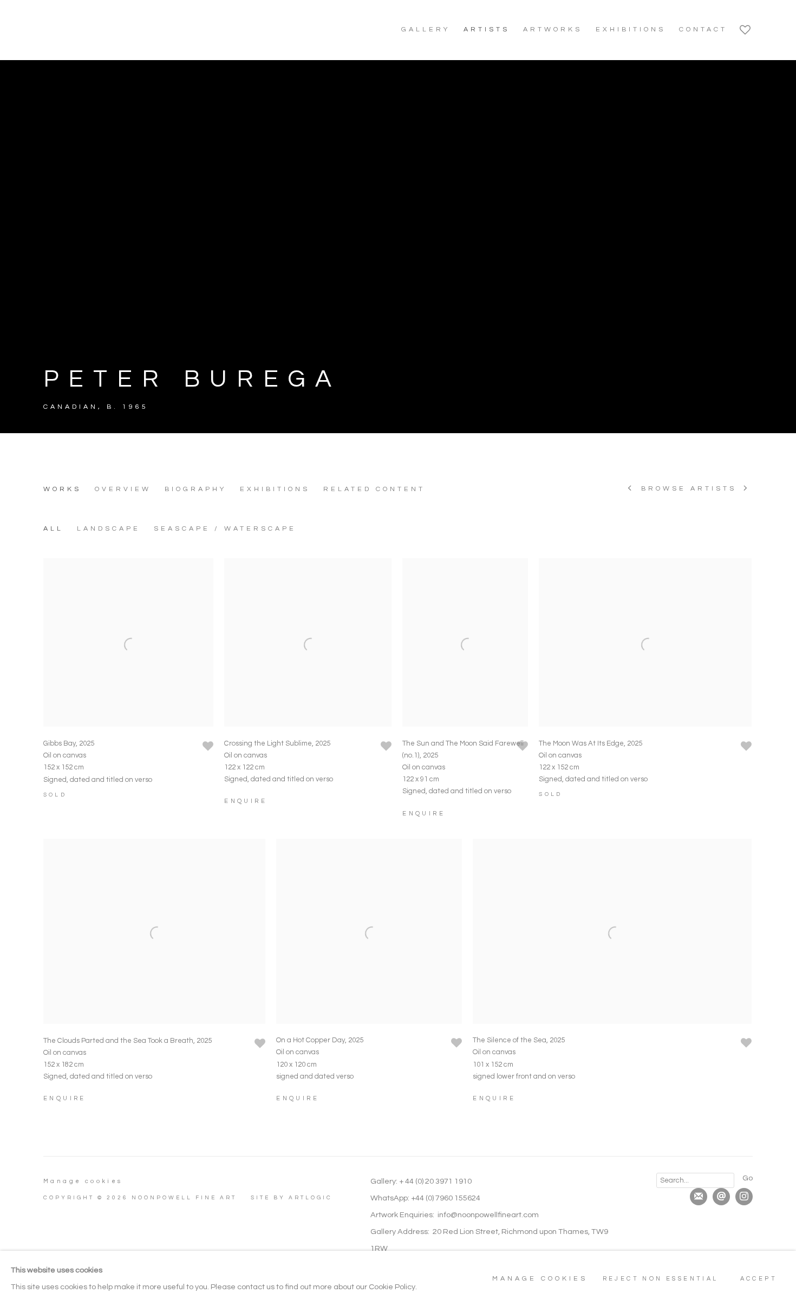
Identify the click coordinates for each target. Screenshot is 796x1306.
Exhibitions (275, 489)
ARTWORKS (552, 29)
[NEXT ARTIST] (747, 489)
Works (62, 489)
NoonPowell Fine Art (119, 29)
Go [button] (747, 1178)
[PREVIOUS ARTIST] (631, 489)
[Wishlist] (746, 27)
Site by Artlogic (291, 1197)
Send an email (721, 1196)
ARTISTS (487, 29)
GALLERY (425, 29)
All (53, 528)
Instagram (744, 1196)
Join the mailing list (698, 1196)
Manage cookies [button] (83, 1181)
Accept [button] (758, 1279)
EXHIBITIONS (630, 29)
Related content (374, 489)
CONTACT (703, 29)
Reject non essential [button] (661, 1279)
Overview (123, 489)
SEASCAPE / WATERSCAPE (225, 528)
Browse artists (688, 489)
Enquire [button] (245, 801)
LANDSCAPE (108, 528)
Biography (195, 489)
